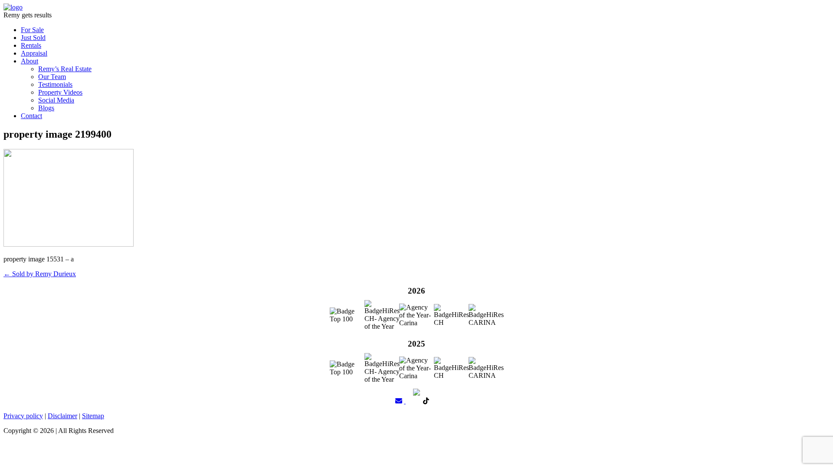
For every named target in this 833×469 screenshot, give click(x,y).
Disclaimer (62, 415)
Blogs (46, 108)
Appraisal (34, 53)
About (29, 61)
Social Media (56, 100)
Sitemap (93, 415)
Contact (31, 115)
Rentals (31, 45)
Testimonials (55, 84)
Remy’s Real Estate (65, 69)
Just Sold (33, 37)
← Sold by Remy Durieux (39, 273)
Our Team (52, 76)
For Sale (32, 29)
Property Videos (60, 92)
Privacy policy (23, 415)
